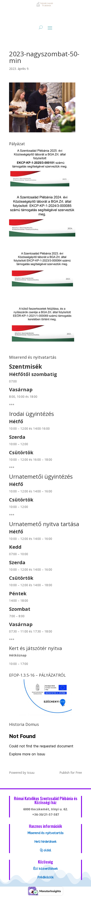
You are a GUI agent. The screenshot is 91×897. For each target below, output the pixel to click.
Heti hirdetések (45, 842)
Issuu (30, 772)
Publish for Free (70, 772)
